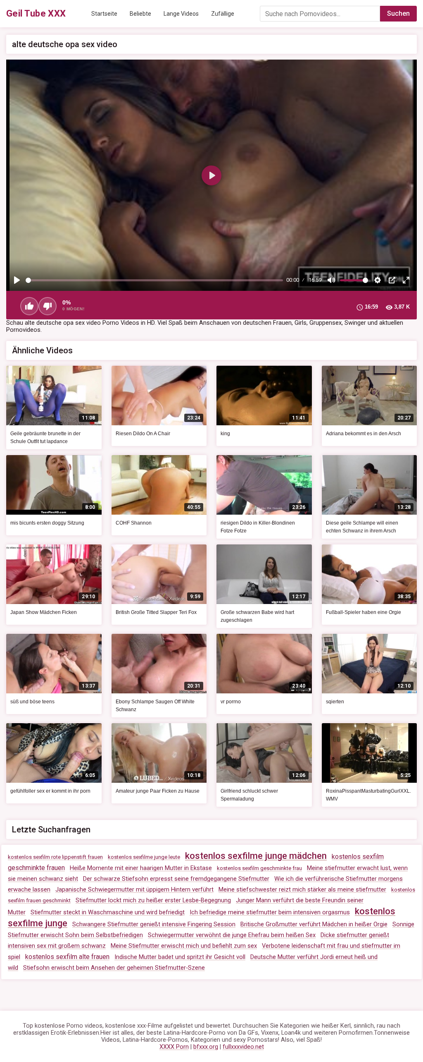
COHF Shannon (134, 523)
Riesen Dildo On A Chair (143, 433)
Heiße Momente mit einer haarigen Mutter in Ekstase (141, 868)
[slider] (154, 280)
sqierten (335, 702)
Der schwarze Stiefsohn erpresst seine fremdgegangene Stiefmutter (176, 878)
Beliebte (140, 13)
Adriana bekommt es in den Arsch (363, 433)
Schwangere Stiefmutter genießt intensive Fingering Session (153, 924)
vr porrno (231, 702)
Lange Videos (181, 13)
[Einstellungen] (377, 280)
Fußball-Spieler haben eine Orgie (363, 612)
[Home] (36, 13)
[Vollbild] (406, 280)
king (225, 433)
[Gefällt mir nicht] (47, 306)
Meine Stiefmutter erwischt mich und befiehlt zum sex (184, 945)
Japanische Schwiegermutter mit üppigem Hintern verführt (134, 889)
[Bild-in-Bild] (392, 280)
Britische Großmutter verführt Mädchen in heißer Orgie (313, 924)
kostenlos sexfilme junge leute (144, 857)
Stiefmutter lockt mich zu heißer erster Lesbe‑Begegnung (153, 900)
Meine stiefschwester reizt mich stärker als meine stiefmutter (302, 889)
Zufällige (222, 13)
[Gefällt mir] (29, 306)
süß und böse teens (32, 702)
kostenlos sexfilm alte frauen (67, 957)
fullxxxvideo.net (243, 1046)
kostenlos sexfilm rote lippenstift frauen (55, 857)
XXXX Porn (174, 1046)
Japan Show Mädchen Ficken (43, 612)
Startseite (104, 13)
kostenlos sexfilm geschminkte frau (259, 868)
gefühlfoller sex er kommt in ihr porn (50, 791)
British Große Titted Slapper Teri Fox (156, 612)
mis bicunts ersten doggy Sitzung (47, 523)
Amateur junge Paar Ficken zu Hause (158, 791)
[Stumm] (331, 280)
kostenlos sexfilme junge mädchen (256, 856)
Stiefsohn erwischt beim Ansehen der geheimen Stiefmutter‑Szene (114, 967)
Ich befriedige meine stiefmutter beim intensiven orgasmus (270, 912)
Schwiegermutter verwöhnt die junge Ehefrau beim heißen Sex (232, 935)
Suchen (398, 13)
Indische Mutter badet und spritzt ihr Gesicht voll (179, 957)
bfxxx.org (205, 1046)
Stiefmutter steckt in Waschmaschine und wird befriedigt (108, 912)
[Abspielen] (17, 280)
